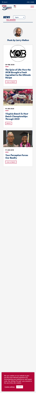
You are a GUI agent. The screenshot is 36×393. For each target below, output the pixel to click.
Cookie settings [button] (10, 387)
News (6, 17)
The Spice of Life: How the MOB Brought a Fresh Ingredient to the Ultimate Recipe (18, 73)
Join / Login (30, 2)
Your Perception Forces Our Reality (16, 156)
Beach (8, 123)
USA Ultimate (10, 82)
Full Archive (11, 20)
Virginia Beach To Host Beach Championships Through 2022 (16, 116)
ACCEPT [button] (19, 386)
